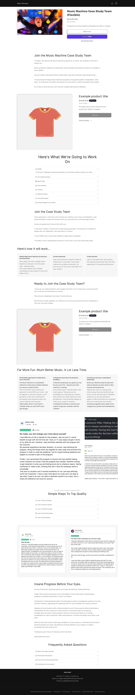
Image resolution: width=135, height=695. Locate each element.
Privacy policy (66, 691)
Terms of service (76, 691)
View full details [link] (84, 120)
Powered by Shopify (47, 691)
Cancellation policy (100, 691)
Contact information (87, 691)
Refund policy (57, 691)
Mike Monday (38, 691)
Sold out (95, 115)
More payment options (87, 40)
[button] (116, 3)
